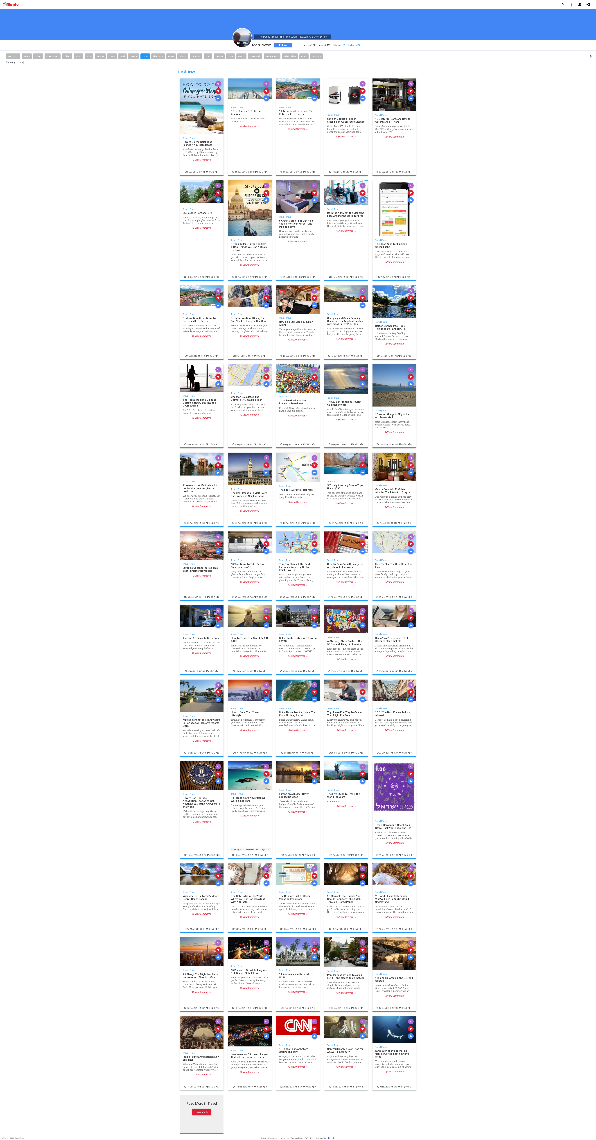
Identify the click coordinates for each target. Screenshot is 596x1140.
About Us (285, 1138)
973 (252, 277)
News (230, 56)
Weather (100, 56)
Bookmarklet (273, 1138)
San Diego (316, 56)
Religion (182, 56)
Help (312, 1138)
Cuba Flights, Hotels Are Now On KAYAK (298, 640)
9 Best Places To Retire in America (246, 113)
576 (300, 523)
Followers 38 (339, 45)
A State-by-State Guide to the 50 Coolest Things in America (344, 643)
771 (348, 444)
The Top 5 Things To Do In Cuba (201, 638)
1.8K (300, 277)
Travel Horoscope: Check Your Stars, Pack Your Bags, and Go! (393, 826)
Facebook (196, 56)
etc (257, 849)
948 (396, 671)
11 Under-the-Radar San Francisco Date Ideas (293, 402)
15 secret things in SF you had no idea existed (392, 416)
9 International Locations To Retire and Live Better (295, 113)
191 (203, 171)
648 (252, 597)
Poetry (171, 56)
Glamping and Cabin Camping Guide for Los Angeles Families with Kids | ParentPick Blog (345, 321)
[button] (563, 4)
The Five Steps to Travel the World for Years (343, 795)
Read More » (201, 106)
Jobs (89, 56)
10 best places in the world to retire (296, 975)
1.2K (300, 597)
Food (122, 56)
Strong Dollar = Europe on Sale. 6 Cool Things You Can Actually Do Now (249, 246)
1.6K (396, 597)
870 (300, 355)
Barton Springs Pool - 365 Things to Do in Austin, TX (390, 327)
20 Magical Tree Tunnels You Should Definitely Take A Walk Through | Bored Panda (344, 898)
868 (204, 752)
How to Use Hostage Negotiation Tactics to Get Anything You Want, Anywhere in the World (201, 802)
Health (112, 56)
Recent (27, 56)
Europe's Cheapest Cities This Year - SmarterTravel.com (200, 569)
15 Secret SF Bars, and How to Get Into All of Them (393, 120)
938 (348, 752)
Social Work (255, 56)
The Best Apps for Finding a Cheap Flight (391, 245)
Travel (145, 56)
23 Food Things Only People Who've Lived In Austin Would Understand (392, 898)
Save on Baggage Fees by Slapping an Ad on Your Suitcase (345, 120)
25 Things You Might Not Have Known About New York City (200, 976)
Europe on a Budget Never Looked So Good (294, 795)
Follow (283, 45)
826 (204, 1086)
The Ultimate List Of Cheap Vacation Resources (295, 897)
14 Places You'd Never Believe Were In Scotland (248, 799)
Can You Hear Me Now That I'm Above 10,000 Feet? (345, 1050)
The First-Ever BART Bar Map (296, 489)
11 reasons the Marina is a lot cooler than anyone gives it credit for (200, 488)
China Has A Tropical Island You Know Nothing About (297, 714)
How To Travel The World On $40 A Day (250, 640)
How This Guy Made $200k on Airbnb (296, 323)
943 (395, 1086)
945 (252, 1008)
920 (204, 277)
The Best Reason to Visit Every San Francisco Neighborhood (249, 494)
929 (203, 1008)
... (267, 849)
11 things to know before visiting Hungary (293, 1050)
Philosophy (158, 56)
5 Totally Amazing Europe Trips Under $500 (345, 487)
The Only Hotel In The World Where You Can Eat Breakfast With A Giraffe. (248, 898)
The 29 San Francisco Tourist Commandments (344, 403)
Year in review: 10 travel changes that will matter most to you (250, 1056)
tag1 (263, 849)
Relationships (290, 56)
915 (300, 444)
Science (133, 56)
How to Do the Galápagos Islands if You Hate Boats (197, 143)
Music (304, 56)
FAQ (306, 1138)
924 (348, 277)
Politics (67, 56)
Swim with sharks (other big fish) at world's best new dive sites (392, 1053)
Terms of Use (297, 1138)
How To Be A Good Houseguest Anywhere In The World (345, 566)
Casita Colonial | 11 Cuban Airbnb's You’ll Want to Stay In (392, 491)
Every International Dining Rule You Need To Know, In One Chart (249, 320)
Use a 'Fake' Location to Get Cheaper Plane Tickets (391, 640)
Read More (202, 1111)
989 (396, 1008)
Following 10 (354, 45)
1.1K (203, 355)
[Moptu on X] (333, 1137)
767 (252, 444)
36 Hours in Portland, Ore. (197, 212)
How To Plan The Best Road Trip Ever (393, 566)
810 (395, 523)
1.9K (396, 752)
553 (396, 444)
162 (300, 171)
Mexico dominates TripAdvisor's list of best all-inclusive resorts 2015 (201, 722)
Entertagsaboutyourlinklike (242, 849)
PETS (208, 56)
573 (203, 523)
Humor (38, 56)
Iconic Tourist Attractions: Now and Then (201, 1058)
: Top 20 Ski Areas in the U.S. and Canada (394, 979)
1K (395, 277)
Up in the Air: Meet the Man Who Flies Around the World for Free (345, 214)
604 (252, 523)
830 (252, 171)
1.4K (300, 671)
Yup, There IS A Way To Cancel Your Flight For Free (344, 714)
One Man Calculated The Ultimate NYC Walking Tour (246, 398)
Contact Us (321, 1138)
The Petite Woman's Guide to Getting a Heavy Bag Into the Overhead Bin (200, 402)
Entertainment (52, 56)
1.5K (396, 929)
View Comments (202, 159)
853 (251, 752)
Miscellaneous (272, 56)
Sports (78, 56)
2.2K (299, 855)
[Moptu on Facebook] (329, 1137)
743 (203, 671)
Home (263, 1138)
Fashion (219, 56)
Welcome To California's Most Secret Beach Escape (200, 897)
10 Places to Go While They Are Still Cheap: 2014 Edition (249, 972)
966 (348, 1008)
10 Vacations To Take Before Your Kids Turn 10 (247, 566)
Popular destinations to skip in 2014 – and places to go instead (345, 976)
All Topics (13, 56)
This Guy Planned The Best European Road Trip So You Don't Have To (294, 567)
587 (203, 444)
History (241, 56)
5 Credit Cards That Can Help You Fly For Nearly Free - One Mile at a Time (296, 223)
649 (347, 171)
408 (396, 171)
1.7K (252, 855)
